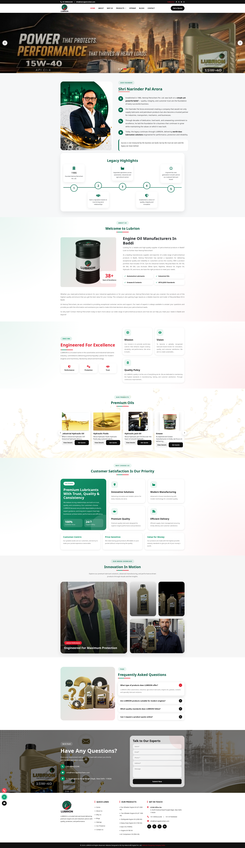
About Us (99, 811)
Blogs (141, 8)
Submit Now (157, 781)
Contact (151, 8)
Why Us (110, 8)
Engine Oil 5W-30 (127, 830)
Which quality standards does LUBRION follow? (140, 709)
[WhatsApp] (4, 797)
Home (92, 8)
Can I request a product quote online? (136, 717)
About (101, 8)
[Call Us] (4, 790)
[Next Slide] (240, 42)
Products (120, 8)
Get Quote (81, 445)
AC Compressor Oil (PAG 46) (130, 834)
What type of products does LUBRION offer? (139, 685)
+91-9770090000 (171, 817)
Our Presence (100, 826)
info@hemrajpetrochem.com (85, 2)
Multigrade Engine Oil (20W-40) (131, 819)
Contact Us (99, 829)
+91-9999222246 (67, 2)
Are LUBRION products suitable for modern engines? (143, 701)
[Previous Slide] (4, 42)
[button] (120, 69)
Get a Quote (177, 8)
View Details (67, 445)
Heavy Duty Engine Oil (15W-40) (131, 823)
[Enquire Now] (4, 803)
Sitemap (132, 8)
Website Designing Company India (153, 845)
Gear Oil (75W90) (126, 827)
